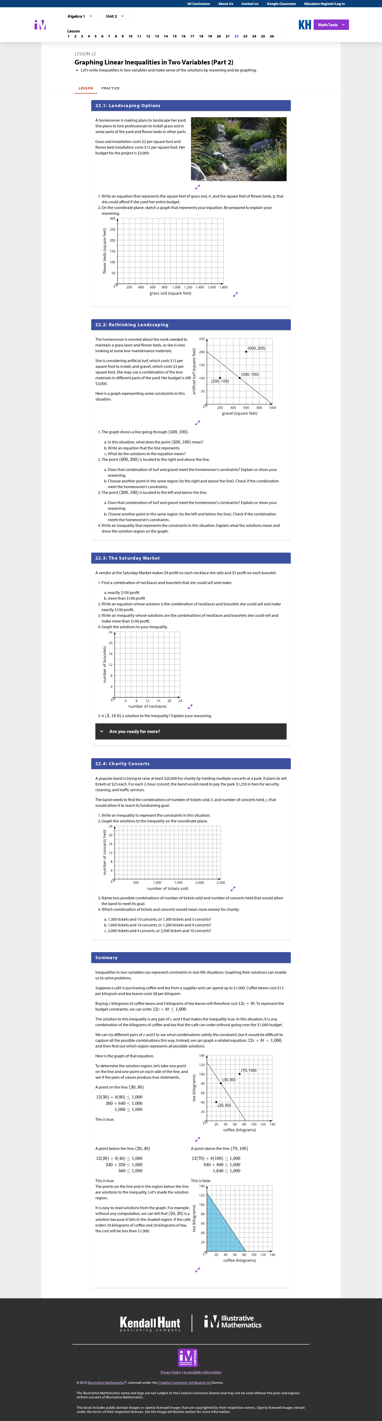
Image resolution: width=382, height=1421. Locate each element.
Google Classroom (281, 3)
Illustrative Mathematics (106, 1382)
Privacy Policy (171, 1372)
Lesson (86, 88)
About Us (225, 3)
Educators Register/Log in (324, 3)
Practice (110, 88)
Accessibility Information (202, 1372)
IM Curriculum (198, 3)
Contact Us (250, 3)
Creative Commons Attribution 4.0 (184, 1382)
